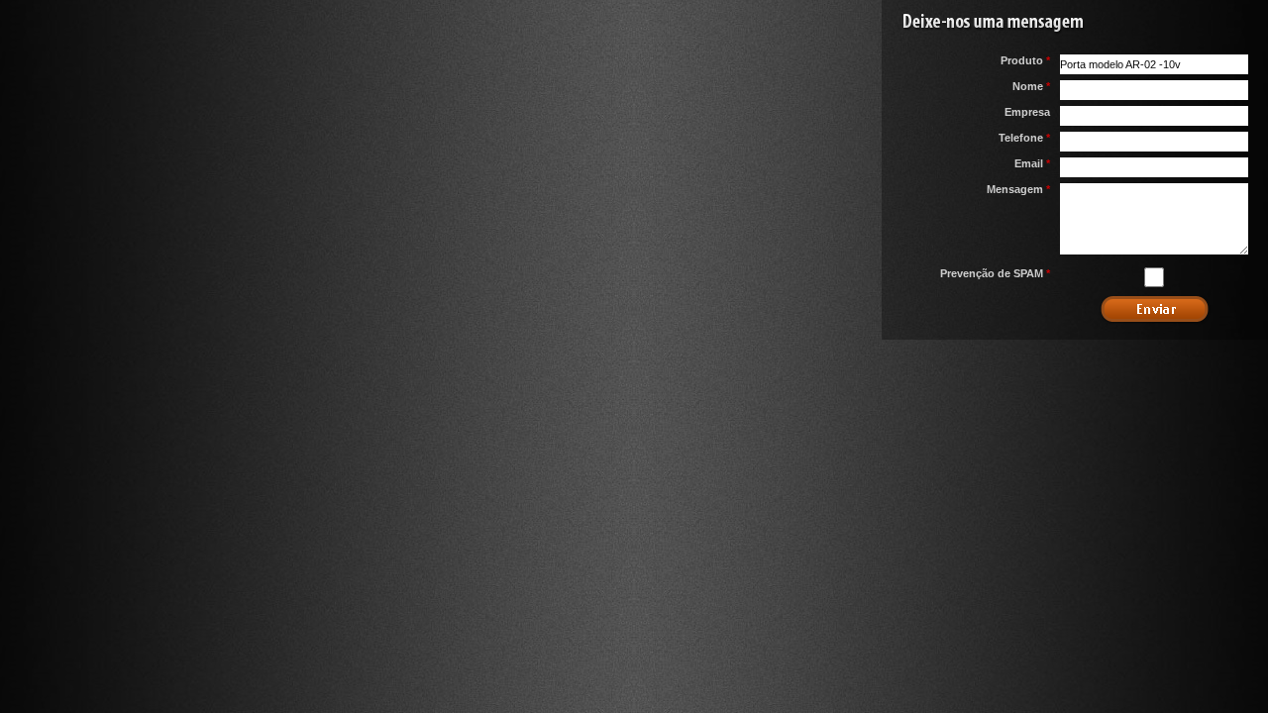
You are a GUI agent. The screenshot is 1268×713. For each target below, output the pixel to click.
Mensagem (1018, 189)
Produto (1025, 60)
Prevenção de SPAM (995, 273)
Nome (1031, 86)
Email (1032, 163)
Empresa (1027, 112)
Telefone (1024, 138)
